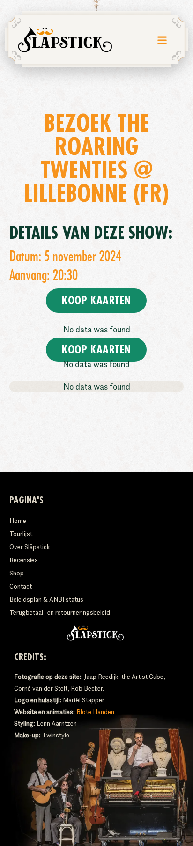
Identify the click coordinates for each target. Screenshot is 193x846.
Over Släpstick (29, 547)
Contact (20, 586)
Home (17, 520)
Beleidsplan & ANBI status (46, 599)
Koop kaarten (96, 300)
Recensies (23, 560)
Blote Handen (95, 711)
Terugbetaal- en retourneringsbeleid (59, 612)
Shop (16, 573)
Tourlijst (20, 534)
